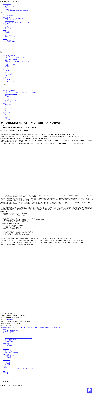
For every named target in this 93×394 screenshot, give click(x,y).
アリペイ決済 (8, 5)
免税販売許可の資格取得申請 (9, 15)
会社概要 (4, 329)
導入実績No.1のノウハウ (10, 27)
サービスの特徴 (6, 23)
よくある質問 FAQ (7, 40)
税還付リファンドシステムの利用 (11, 352)
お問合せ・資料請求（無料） (9, 41)
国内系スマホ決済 (8, 9)
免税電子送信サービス (9, 21)
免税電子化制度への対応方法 (11, 19)
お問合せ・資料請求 (7, 119)
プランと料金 (5, 367)
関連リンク (5, 333)
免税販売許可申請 (6, 372)
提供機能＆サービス (6, 343)
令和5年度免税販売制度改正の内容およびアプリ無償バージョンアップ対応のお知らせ (17, 327)
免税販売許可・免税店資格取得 (9, 90)
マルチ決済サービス (7, 4)
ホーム (4, 14)
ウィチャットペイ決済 (9, 6)
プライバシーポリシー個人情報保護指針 (10, 330)
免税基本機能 (8, 31)
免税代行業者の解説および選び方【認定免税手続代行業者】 (18, 22)
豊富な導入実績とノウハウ (10, 100)
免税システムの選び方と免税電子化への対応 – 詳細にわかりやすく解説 (20, 92)
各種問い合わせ (6, 349)
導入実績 (4, 37)
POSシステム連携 (8, 35)
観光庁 (4, 371)
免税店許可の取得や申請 (9, 350)
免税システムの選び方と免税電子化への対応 (14, 18)
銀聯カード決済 (8, 7)
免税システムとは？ (7, 17)
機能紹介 (4, 30)
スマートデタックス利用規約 (8, 331)
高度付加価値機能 (8, 32)
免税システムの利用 (8, 351)
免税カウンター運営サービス (11, 36)
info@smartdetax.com (11, 319)
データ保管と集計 (8, 33)
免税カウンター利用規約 (7, 332)
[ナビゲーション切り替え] (1, 12)
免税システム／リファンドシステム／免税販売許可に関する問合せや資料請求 (18, 368)
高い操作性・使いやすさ (10, 26)
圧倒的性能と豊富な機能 (10, 24)
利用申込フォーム (6, 112)
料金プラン (5, 39)
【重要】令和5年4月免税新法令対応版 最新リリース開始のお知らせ (47, 327)
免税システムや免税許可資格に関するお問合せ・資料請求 (15, 10)
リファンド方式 (6, 373)
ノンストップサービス (9, 28)
